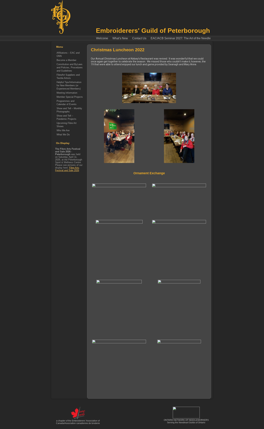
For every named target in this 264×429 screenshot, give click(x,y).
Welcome (102, 38)
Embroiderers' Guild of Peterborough (153, 30)
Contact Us (139, 38)
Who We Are (63, 130)
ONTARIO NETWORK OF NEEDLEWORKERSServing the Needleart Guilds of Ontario (186, 421)
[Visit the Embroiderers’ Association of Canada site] (78, 418)
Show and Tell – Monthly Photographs (69, 110)
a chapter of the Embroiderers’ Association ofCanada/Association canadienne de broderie (78, 422)
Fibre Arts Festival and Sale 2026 (67, 169)
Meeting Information (67, 92)
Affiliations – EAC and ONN (68, 54)
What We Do (63, 134)
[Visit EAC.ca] (186, 418)
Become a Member (66, 60)
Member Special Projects (70, 97)
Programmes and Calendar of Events (67, 103)
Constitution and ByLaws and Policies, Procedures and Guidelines (70, 67)
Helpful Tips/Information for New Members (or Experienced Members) (69, 85)
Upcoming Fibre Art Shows (67, 125)
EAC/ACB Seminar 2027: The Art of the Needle (181, 38)
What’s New (120, 38)
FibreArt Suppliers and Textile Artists (68, 76)
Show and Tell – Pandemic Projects (66, 117)
